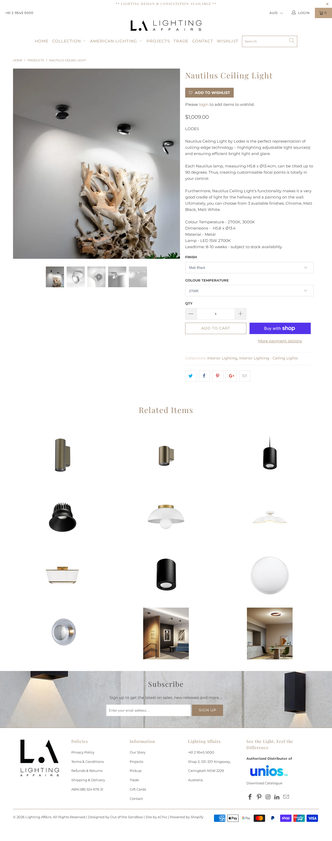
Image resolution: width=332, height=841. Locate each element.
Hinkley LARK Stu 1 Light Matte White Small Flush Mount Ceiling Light (166, 517)
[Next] (171, 164)
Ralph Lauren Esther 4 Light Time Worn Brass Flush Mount (62, 575)
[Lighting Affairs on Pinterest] (259, 797)
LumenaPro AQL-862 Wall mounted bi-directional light (62, 459)
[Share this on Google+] (231, 376)
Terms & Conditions (87, 761)
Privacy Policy (82, 752)
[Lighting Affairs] (166, 25)
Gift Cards (138, 789)
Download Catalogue (264, 783)
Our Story (138, 752)
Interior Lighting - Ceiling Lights (268, 358)
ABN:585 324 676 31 (87, 789)
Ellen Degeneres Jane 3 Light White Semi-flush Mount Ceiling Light (269, 517)
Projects (158, 41)
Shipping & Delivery (88, 780)
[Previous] (22, 164)
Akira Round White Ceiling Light (269, 575)
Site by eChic (156, 817)
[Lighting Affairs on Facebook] (250, 797)
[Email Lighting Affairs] (286, 797)
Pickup (136, 771)
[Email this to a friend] (244, 376)
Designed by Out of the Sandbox (115, 817)
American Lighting (114, 41)
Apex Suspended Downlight (269, 459)
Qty (188, 303)
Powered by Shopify (186, 817)
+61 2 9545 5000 (19, 13)
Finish (191, 257)
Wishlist (227, 41)
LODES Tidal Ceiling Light (269, 633)
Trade (181, 41)
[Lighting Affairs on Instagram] (268, 797)
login (204, 104)
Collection (67, 41)
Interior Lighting (222, 358)
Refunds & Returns (86, 771)
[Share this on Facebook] (204, 376)
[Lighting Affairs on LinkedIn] (277, 797)
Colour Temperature (207, 280)
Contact (202, 41)
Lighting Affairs (38, 817)
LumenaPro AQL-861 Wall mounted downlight (166, 459)
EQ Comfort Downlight (62, 517)
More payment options (280, 340)
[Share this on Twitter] (190, 376)
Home (42, 41)
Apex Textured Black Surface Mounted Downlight (166, 575)
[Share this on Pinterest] (217, 376)
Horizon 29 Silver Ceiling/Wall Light (62, 633)
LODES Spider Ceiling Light (166, 633)
